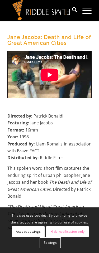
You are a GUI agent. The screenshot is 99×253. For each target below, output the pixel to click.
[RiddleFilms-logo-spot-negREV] (41, 10)
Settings (50, 242)
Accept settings (28, 231)
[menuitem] (72, 10)
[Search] (72, 10)
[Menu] (84, 10)
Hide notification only (67, 231)
